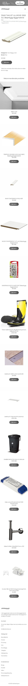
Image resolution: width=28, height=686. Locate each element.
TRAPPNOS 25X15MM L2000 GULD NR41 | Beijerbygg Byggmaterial (14, 155)
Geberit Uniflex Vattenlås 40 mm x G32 (14, 546)
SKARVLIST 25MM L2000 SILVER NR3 (14, 374)
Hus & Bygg (10, 52)
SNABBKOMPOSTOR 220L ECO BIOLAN (14, 459)
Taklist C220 (14, 111)
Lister (15, 52)
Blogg (2, 665)
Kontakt (3, 667)
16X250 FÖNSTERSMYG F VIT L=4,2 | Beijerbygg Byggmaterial (14, 242)
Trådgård (3, 650)
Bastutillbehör (4, 637)
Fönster (3, 640)
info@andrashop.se (6, 629)
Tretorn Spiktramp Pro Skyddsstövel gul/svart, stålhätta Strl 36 (14, 330)
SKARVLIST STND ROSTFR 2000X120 (14, 416)
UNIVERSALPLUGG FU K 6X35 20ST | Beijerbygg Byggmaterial (14, 286)
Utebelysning (4, 653)
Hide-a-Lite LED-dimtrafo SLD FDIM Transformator (14, 502)
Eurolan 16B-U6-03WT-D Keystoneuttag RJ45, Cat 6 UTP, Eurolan (14, 589)
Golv (2, 645)
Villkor (2, 670)
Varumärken (4, 655)
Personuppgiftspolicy (6, 673)
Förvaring (3, 642)
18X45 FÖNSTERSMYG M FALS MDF (14, 198)
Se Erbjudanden (20, 3)
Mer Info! (6, 62)
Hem (2, 20)
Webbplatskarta (5, 675)
